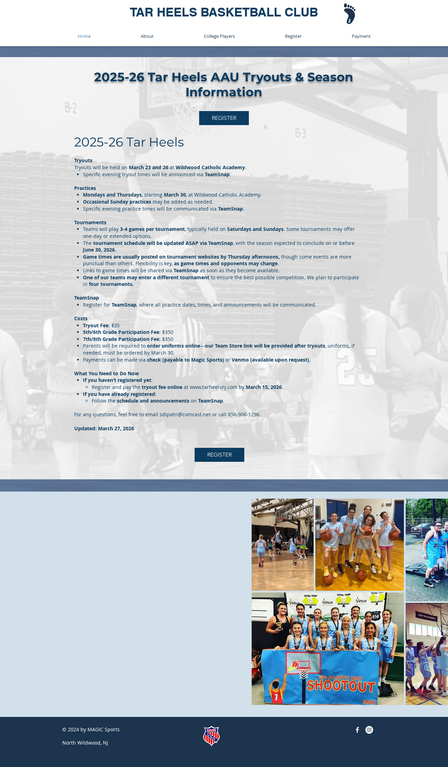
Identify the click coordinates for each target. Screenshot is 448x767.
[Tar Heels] (357, 730)
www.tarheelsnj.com (213, 387)
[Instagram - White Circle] (369, 730)
